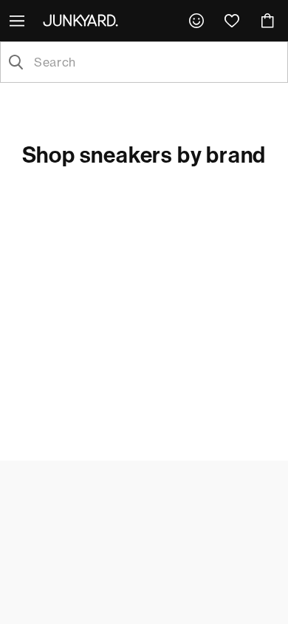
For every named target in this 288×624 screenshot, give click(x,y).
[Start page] (83, 20)
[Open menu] (18, 20)
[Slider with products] (144, 244)
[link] (196, 21)
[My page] (196, 21)
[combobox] (155, 62)
